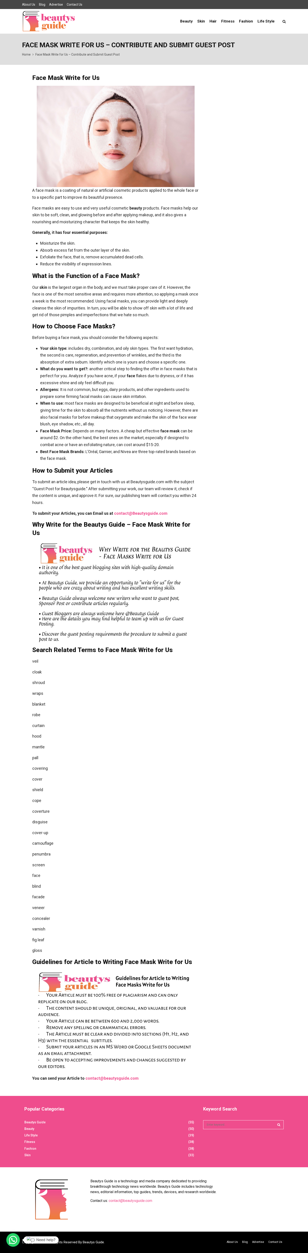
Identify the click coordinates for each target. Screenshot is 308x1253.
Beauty (186, 21)
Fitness (227, 21)
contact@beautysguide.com (112, 1078)
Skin (201, 21)
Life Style (266, 21)
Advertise (56, 4)
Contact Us (74, 4)
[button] (13, 1240)
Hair (213, 21)
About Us (28, 4)
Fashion (246, 21)
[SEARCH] (279, 1124)
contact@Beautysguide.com (141, 513)
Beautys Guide (35, 1122)
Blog (42, 4)
